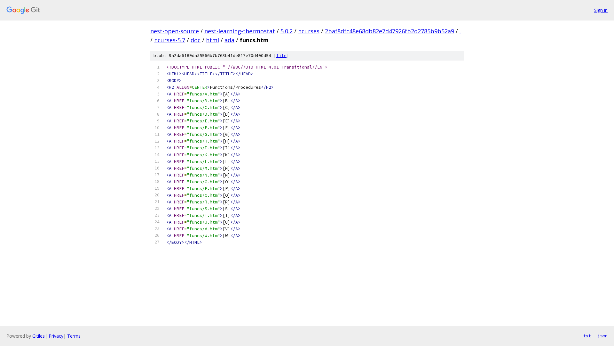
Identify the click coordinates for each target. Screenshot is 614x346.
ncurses (308, 31)
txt (587, 336)
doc (196, 40)
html (212, 40)
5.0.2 (286, 31)
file (281, 55)
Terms (74, 336)
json (602, 336)
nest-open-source (174, 31)
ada (229, 40)
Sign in (601, 10)
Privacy (56, 336)
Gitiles (38, 336)
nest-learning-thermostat (239, 31)
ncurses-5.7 (169, 40)
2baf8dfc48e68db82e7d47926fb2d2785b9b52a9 (389, 31)
